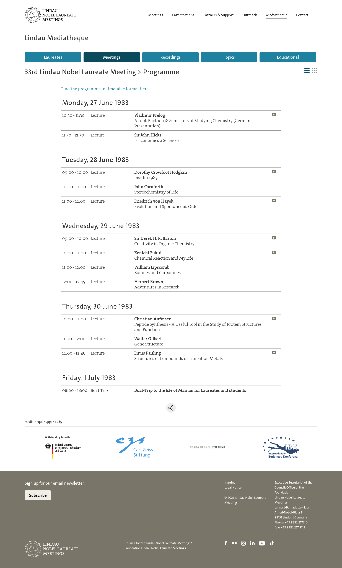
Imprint (229, 482)
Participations (183, 15)
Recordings (170, 57)
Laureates (53, 57)
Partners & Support (218, 15)
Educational (288, 57)
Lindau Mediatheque (57, 37)
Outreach (249, 15)
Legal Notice (233, 487)
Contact (302, 15)
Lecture (98, 115)
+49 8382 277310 (296, 522)
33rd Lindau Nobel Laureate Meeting (80, 72)
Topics (229, 57)
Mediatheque (276, 15)
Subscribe (38, 495)
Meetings (155, 15)
